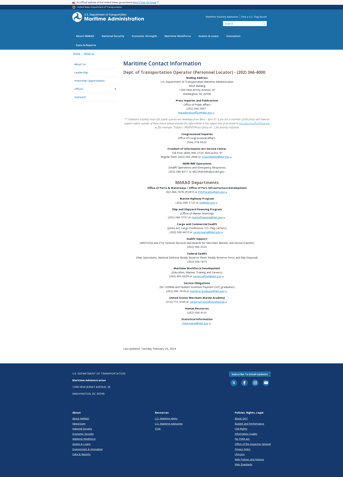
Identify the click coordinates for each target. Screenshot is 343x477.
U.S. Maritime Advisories (169, 423)
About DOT (241, 418)
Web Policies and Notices (249, 459)
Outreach (80, 97)
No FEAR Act (242, 439)
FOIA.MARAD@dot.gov (216, 156)
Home (76, 53)
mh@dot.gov (207, 202)
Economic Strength (144, 36)
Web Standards (243, 464)
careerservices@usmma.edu (207, 302)
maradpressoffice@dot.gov (195, 112)
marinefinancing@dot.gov (207, 217)
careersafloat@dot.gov (207, 276)
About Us (89, 53)
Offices (78, 89)
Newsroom (78, 423)
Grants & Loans (208, 36)
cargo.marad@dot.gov (207, 232)
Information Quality (246, 434)
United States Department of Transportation (99, 7)
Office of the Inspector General (253, 444)
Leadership (81, 72)
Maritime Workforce (178, 36)
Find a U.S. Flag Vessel (254, 16)
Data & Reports (86, 45)
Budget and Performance (249, 423)
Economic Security (83, 434)
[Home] (108, 18)
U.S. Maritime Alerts (166, 418)
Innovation (233, 36)
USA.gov (240, 454)
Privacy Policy (242, 449)
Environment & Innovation (87, 449)
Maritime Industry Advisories (222, 16)
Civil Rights (241, 428)
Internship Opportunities (89, 80)
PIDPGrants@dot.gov (211, 192)
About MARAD (85, 36)
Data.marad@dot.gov (195, 323)
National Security (113, 36)
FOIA (158, 428)
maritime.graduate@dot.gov (207, 291)
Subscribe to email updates (250, 374)
